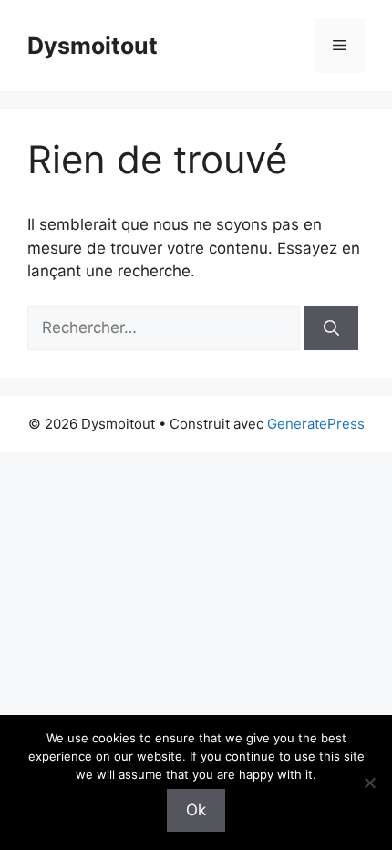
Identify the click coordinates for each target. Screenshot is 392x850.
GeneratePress (316, 423)
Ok (196, 810)
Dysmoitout (92, 45)
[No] (369, 782)
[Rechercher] (331, 328)
